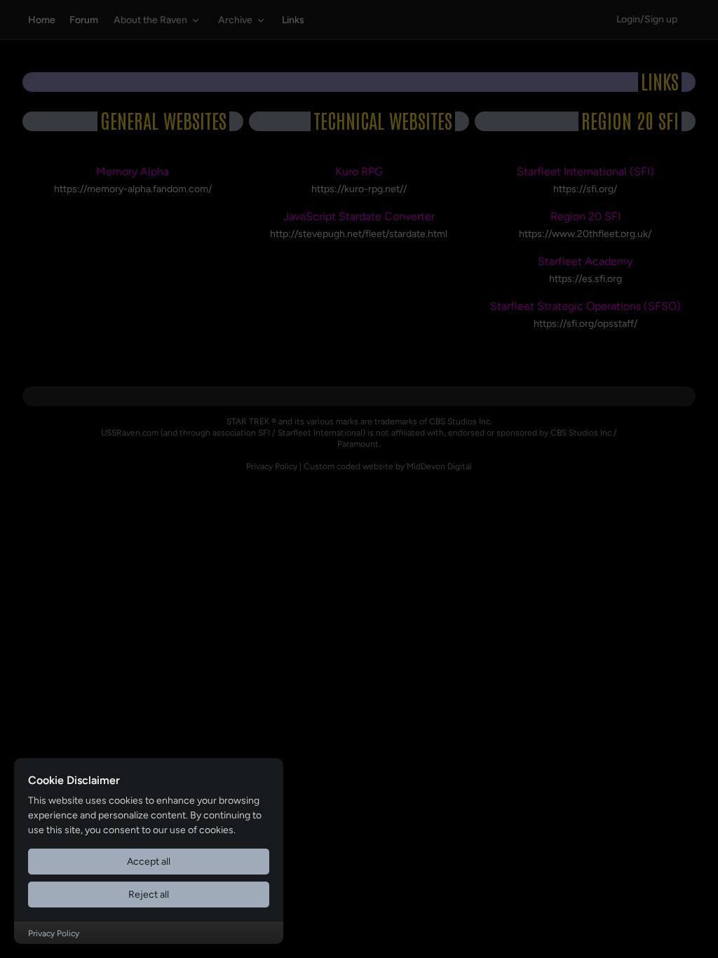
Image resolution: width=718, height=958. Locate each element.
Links (293, 20)
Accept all (148, 862)
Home (41, 20)
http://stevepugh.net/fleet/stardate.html (358, 234)
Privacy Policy (271, 466)
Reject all (148, 894)
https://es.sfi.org (585, 279)
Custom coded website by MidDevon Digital (388, 466)
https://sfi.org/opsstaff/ (585, 324)
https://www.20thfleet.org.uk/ (585, 234)
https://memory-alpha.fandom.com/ (133, 189)
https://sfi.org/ (585, 189)
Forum (83, 20)
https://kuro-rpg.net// (359, 189)
